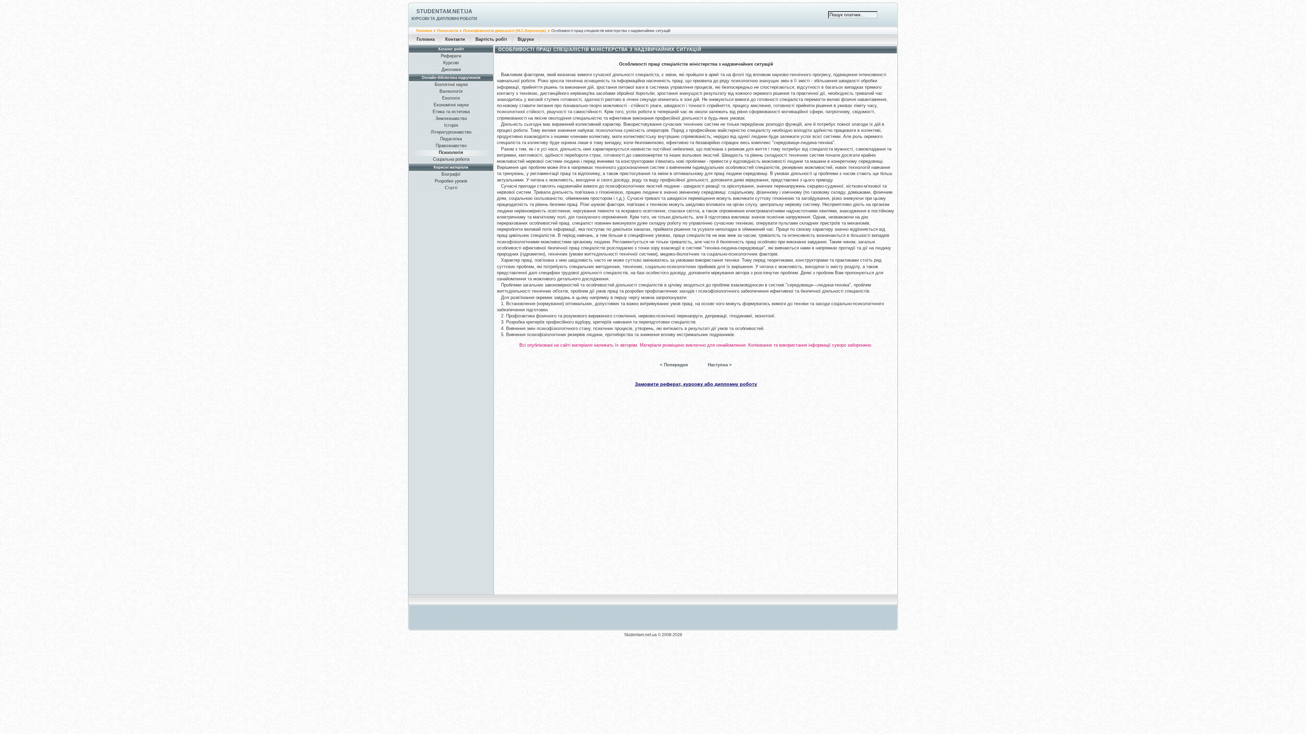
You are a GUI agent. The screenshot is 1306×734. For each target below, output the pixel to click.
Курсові (451, 62)
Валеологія (451, 91)
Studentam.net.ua (444, 11)
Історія (451, 125)
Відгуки (526, 39)
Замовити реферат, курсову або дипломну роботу (696, 384)
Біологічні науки (451, 84)
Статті (451, 187)
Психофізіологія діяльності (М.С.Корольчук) (504, 31)
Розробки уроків (451, 181)
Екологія (451, 98)
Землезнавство (451, 118)
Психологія (447, 31)
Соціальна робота (451, 159)
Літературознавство (451, 132)
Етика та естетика (451, 111)
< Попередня (674, 364)
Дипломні (451, 69)
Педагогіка (451, 138)
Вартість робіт (491, 39)
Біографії (451, 174)
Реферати (451, 55)
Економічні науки (451, 104)
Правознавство (451, 145)
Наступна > (720, 364)
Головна (424, 31)
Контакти (455, 39)
